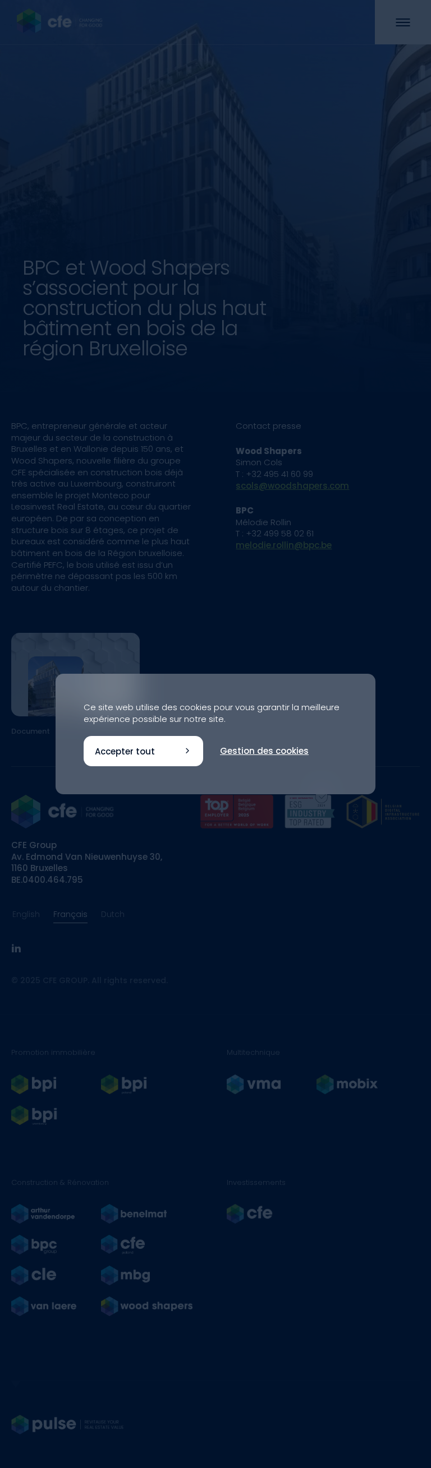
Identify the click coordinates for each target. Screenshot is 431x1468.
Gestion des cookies (264, 751)
